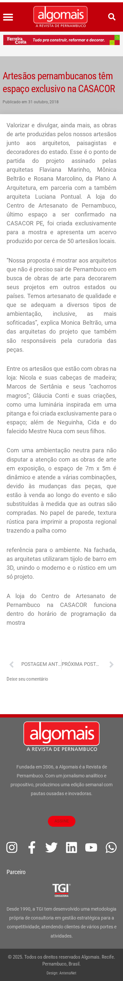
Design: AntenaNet (61, 973)
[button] (8, 17)
